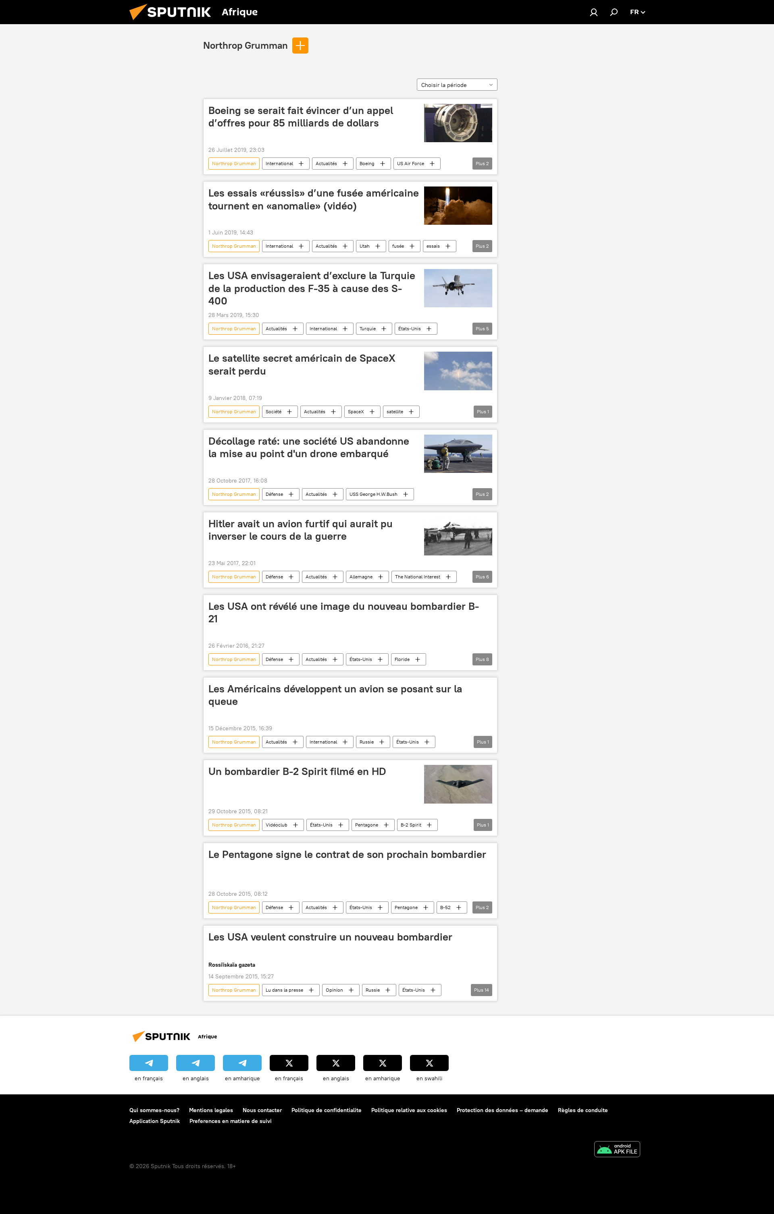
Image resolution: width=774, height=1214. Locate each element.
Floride (402, 659)
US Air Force (410, 163)
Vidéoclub (276, 825)
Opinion (334, 990)
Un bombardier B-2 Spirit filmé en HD (297, 771)
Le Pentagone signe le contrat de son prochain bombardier (347, 854)
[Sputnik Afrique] (173, 22)
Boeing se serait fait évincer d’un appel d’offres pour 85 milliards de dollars (300, 116)
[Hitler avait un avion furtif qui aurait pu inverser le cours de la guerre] (458, 536)
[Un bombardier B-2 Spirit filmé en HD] (458, 784)
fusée (398, 246)
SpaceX (356, 411)
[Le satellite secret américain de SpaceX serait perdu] (458, 371)
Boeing (367, 163)
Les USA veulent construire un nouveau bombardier (330, 936)
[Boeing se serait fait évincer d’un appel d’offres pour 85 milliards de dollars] (458, 123)
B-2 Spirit (411, 825)
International (279, 163)
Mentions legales (211, 1110)
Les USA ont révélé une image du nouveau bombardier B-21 (343, 612)
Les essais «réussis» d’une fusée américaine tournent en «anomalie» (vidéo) (313, 199)
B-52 (445, 907)
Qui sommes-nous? (154, 1110)
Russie (367, 742)
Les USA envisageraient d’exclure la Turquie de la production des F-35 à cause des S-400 (311, 288)
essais (433, 246)
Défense (274, 494)
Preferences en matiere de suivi (230, 1121)
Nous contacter (262, 1110)
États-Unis (409, 328)
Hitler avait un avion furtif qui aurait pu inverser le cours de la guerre (300, 530)
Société (273, 411)
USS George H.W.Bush (373, 494)
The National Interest (417, 577)
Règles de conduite (583, 1110)
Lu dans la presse (284, 990)
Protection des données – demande (502, 1110)
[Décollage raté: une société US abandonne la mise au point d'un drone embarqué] (458, 454)
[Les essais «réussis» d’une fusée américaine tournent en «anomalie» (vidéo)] (458, 205)
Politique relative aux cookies (409, 1110)
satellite (395, 411)
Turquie (368, 328)
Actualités (326, 163)
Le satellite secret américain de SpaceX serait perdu (301, 364)
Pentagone (366, 825)
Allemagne (361, 577)
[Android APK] (617, 1150)
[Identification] (594, 12)
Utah (365, 246)
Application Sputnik (154, 1121)
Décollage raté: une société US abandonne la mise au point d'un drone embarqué (308, 447)
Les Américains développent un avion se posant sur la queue (335, 695)
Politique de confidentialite (326, 1110)
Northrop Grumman (245, 45)
